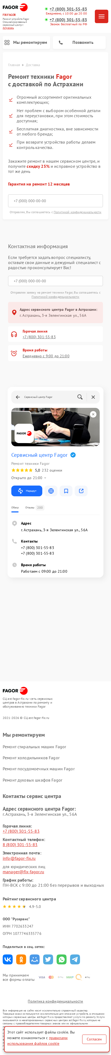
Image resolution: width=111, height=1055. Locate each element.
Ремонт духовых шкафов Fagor (32, 780)
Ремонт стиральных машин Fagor (34, 746)
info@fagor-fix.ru (19, 858)
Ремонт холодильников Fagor (31, 757)
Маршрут (31, 491)
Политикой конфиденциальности (77, 212)
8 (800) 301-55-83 (20, 844)
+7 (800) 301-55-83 (68, 9)
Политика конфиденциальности (55, 1001)
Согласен (94, 1039)
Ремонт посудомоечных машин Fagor (39, 768)
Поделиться (8, 959)
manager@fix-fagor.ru (23, 871)
